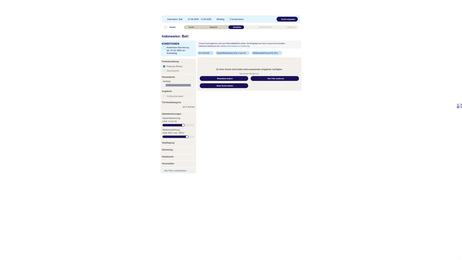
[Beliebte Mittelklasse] (167, 106)
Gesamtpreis (173, 70)
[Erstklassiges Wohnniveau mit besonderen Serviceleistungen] (170, 106)
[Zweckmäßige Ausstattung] (165, 106)
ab (189, 106)
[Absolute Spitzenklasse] (172, 106)
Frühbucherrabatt (175, 96)
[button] (178, 61)
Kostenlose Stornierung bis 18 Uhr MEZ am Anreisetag (178, 50)
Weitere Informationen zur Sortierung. (235, 46)
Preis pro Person (175, 66)
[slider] (164, 85)
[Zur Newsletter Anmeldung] (459, 107)
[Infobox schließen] (298, 44)
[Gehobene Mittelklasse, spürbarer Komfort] (169, 106)
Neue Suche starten (225, 85)
